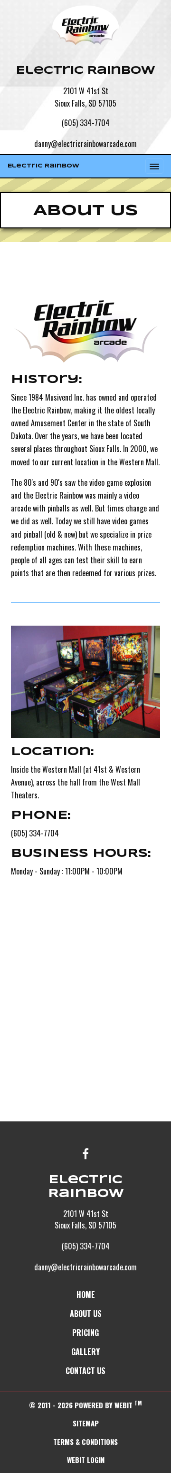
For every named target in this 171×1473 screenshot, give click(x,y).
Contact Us (85, 1370)
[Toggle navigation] (154, 166)
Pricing (85, 1332)
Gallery (85, 1351)
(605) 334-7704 (86, 122)
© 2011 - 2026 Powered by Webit (85, 1404)
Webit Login (85, 1459)
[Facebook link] (85, 1154)
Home (85, 1294)
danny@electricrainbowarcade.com (85, 143)
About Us (86, 1313)
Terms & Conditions (85, 1441)
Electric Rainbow (43, 165)
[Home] (86, 25)
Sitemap (86, 1423)
